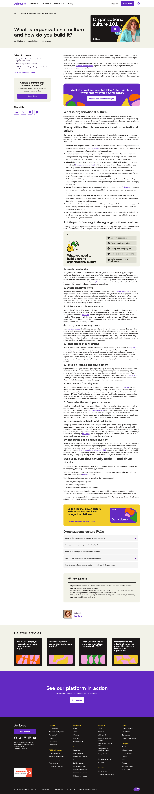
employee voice (123, 291)
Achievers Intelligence (56, 732)
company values (73, 329)
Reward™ (52, 738)
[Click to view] (115, 28)
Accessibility (46, 789)
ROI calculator (102, 771)
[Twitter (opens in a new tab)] (20, 738)
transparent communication (85, 165)
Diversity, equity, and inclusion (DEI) (92, 450)
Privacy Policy (58, 789)
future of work (132, 375)
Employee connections (56, 756)
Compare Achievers (104, 759)
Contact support (127, 728)
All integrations (78, 741)
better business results (84, 66)
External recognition (56, 766)
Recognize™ (53, 735)
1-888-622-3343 (20, 748)
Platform (33, 4)
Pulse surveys (53, 763)
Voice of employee (55, 760)
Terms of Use (71, 789)
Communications (55, 753)
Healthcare (77, 750)
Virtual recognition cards (106, 774)
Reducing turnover (79, 766)
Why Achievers (127, 750)
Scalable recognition (80, 773)
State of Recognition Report (105, 744)
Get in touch (126, 732)
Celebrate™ (53, 741)
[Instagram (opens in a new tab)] (25, 738)
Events (100, 728)
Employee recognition (101, 282)
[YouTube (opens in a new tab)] (34, 738)
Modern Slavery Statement (88, 789)
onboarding (124, 387)
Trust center (126, 769)
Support (114, 3)
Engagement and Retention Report (103, 750)
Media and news (127, 766)
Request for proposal (129, 738)
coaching (85, 315)
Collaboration (127, 187)
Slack (75, 728)
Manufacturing (78, 753)
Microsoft (76, 738)
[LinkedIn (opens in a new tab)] (29, 738)
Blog (15, 13)
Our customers (127, 753)
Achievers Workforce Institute (105, 739)
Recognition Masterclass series (106, 755)
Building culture (78, 763)
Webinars (101, 732)
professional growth (96, 410)
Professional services (80, 756)
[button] (58, 726)
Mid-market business (80, 776)
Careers (124, 756)
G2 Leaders (101, 762)
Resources (58, 4)
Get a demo (126, 735)
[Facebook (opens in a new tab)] (15, 738)
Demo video (53, 745)
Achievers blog (103, 735)
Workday (76, 735)
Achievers (86, 474)
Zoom (75, 732)
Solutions (45, 4)
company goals (93, 148)
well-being (86, 434)
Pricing (70, 3)
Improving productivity (80, 769)
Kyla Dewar (21, 41)
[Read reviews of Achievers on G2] (23, 772)
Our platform (53, 728)
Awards (124, 763)
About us (125, 747)
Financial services (79, 760)
